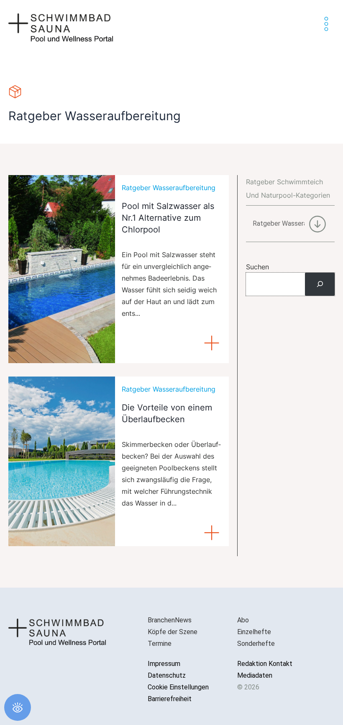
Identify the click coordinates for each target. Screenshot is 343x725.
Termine (160, 644)
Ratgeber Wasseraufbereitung (168, 187)
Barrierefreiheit (170, 699)
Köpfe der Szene (172, 632)
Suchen (257, 267)
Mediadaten (254, 675)
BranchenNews (170, 620)
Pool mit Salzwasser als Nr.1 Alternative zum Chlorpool (168, 218)
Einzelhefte (254, 632)
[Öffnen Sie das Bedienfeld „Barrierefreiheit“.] (17, 707)
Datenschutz (167, 675)
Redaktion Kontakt (264, 664)
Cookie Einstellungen (178, 687)
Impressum (164, 664)
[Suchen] (320, 284)
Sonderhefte (256, 644)
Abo (243, 620)
